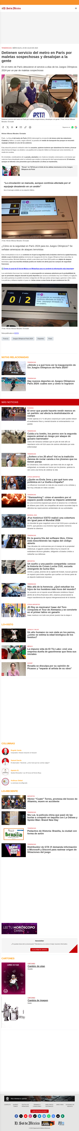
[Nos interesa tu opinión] (39, 1098)
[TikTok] (35, 1116)
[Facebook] (3, 127)
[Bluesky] (44, 1116)
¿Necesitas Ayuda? (39, 1111)
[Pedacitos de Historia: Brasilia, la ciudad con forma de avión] (14, 834)
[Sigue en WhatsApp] (72, 127)
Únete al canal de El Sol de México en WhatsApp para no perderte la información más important (38, 268)
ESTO (16, 333)
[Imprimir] (30, 127)
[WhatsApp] (12, 127)
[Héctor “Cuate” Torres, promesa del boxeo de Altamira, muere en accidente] (14, 802)
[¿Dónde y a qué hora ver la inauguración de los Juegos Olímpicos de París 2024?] (14, 368)
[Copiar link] (25, 127)
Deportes (41, 338)
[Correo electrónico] (20, 127)
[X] (7, 127)
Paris (50, 338)
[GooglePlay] (62, 1116)
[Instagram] (30, 1116)
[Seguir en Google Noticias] (75, 127)
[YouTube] (25, 1116)
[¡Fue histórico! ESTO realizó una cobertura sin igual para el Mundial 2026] (14, 523)
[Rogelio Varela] (5, 751)
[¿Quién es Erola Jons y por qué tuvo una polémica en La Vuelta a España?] (14, 483)
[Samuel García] (5, 761)
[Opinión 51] (5, 771)
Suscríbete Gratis (39, 950)
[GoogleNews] (53, 1116)
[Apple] (58, 1116)
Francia (5, 338)
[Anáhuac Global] (5, 782)
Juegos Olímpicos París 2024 (23, 338)
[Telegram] (16, 127)
